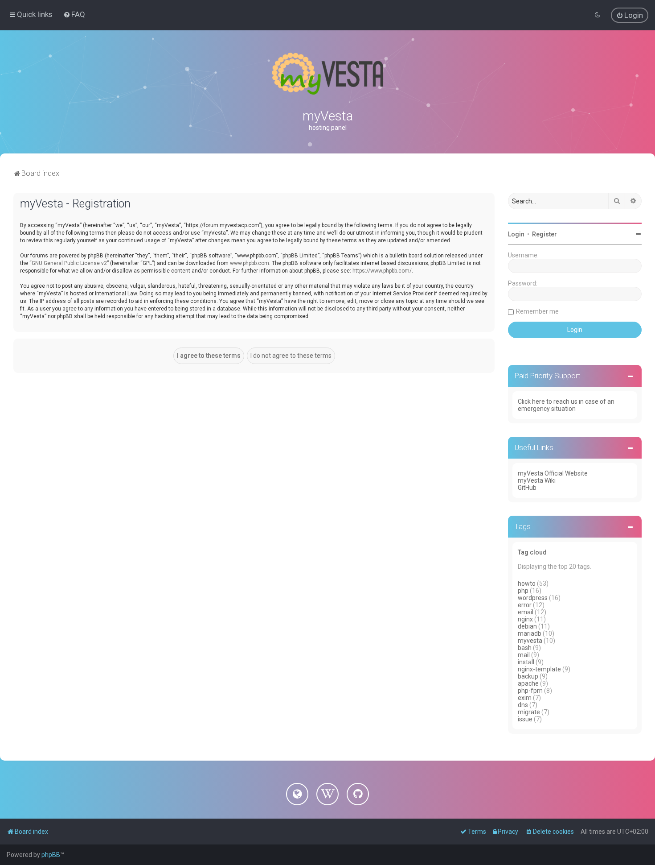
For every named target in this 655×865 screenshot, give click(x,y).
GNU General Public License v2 (69, 263)
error (525, 604)
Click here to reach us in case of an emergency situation (566, 405)
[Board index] (327, 74)
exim (525, 697)
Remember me (537, 311)
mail (524, 654)
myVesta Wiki (537, 480)
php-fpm (530, 690)
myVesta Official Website (553, 473)
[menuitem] (74, 14)
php (523, 590)
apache (528, 683)
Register (544, 234)
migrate (529, 712)
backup (528, 676)
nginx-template (539, 669)
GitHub (527, 487)
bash (525, 647)
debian (527, 626)
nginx (525, 619)
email (525, 612)
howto (527, 583)
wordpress (533, 597)
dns (523, 704)
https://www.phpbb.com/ (382, 271)
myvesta (530, 640)
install (526, 662)
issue (525, 719)
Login (516, 234)
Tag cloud (532, 552)
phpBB (50, 854)
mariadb (529, 633)
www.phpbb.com (249, 263)
